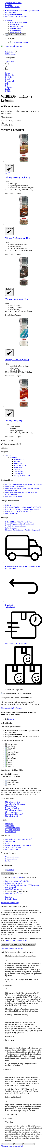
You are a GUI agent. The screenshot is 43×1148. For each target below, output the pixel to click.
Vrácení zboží (14, 24)
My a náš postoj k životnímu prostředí (18, 839)
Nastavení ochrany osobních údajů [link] (17, 891)
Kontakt (8, 861)
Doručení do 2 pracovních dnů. (16, 16)
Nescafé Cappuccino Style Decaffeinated (19, 524)
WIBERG (13, 457)
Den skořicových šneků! (13, 496)
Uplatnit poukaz (10, 832)
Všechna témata (15, 32)
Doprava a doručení (12, 808)
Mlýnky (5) (18, 469)
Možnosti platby (15, 28)
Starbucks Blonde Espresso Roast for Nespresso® (22, 530)
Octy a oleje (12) (20, 471)
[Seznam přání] (7, 65)
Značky (8, 455)
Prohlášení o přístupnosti (13, 889)
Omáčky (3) (18, 473)
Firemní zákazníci (11, 816)
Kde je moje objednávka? (18, 22)
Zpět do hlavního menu (13, 3)
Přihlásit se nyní (10, 54)
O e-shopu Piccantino (12, 857)
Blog (7, 843)
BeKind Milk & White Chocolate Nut (18, 522)
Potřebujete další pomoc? (14, 814)
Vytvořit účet (9, 61)
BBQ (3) (17, 461)
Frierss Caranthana (11, 513)
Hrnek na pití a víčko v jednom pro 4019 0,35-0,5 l (23, 507)
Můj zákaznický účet (12, 802)
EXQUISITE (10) (20, 465)
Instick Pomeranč (11, 528)
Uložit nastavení (7, 1144)
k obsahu (8, 5)
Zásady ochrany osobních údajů (15, 940)
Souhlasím (5, 944)
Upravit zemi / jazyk (21, 873)
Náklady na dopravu (17, 26)
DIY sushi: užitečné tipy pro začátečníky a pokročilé (23, 484)
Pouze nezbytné (16, 944)
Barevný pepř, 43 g (17, 177)
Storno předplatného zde (13, 893)
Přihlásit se (9, 824)
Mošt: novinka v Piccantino (14, 486)
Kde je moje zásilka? (12, 830)
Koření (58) (18, 467)
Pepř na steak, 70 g (17, 238)
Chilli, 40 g (13, 420)
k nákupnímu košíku (12, 7)
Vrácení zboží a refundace (14, 810)
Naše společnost (11, 859)
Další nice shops (11, 899)
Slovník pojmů (10, 841)
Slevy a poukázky (11, 812)
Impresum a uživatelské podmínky (17, 881)
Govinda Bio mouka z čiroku (15, 526)
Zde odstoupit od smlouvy (10, 903)
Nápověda (8, 20)
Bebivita (8, 505)
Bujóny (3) (18, 463)
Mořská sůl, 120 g (17, 359)
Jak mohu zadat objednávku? (15, 804)
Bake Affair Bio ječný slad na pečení (18, 511)
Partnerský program (12, 849)
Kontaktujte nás (15, 30)
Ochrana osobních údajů (13, 883)
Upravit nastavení (29, 944)
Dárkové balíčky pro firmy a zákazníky (19, 845)
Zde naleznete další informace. (11, 708)
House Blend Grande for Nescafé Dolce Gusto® (22, 509)
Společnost (9, 897)
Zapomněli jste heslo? (12, 828)
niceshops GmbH (17, 877)
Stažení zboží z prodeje (13, 847)
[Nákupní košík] (23, 68)
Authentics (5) (19, 459)
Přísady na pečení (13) (22, 475)
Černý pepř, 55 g (16, 299)
